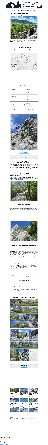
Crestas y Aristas (24, 152)
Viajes (25, 10)
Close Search (2, 443)
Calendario (15, 10)
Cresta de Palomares (24, 367)
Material (28, 10)
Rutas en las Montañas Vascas (24, 153)
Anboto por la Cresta (24, 156)
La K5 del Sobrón (24, 366)
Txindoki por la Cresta (24, 157)
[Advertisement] (24, 77)
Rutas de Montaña (20, 10)
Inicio (12, 10)
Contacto (33, 10)
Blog (30, 10)
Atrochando (11, 15)
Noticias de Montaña (25, 387)
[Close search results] (0, 434)
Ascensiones (15, 15)
